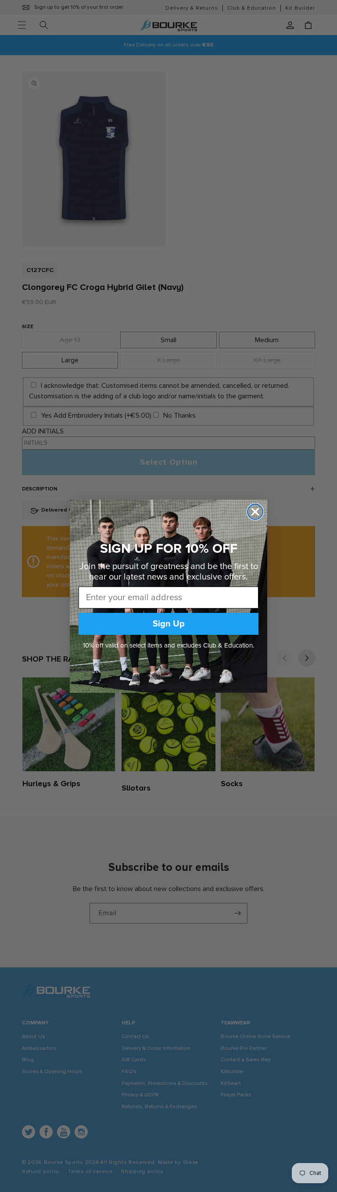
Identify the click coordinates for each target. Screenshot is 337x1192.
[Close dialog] (255, 511)
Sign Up (169, 624)
